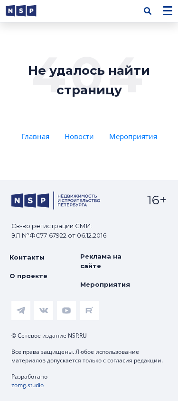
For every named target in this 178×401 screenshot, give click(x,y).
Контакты (27, 257)
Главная (35, 136)
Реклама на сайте (101, 261)
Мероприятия (133, 136)
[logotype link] (29, 10)
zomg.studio (27, 385)
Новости (79, 136)
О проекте (28, 276)
